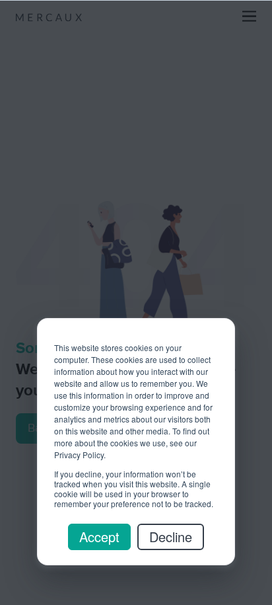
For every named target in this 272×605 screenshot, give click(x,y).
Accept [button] (99, 536)
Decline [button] (170, 536)
